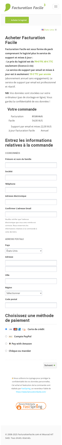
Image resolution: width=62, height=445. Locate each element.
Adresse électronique (15, 196)
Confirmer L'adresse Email (18, 208)
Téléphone (10, 183)
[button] (38, 414)
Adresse (9, 256)
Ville (7, 275)
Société (8, 171)
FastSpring (25, 388)
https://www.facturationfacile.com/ (31, 391)
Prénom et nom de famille (18, 159)
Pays (7, 245)
